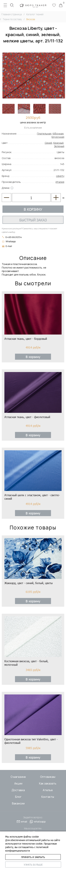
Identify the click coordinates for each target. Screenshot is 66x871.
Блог (18, 797)
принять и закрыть (33, 857)
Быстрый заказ (33, 220)
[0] (60, 6)
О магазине (18, 777)
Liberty (60, 176)
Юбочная (58, 133)
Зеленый (59, 146)
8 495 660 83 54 (13, 237)
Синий (48, 142)
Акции (18, 783)
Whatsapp (11, 241)
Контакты (47, 797)
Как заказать (47, 783)
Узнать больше (33, 864)
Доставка (18, 790)
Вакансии (18, 803)
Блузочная (58, 137)
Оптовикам (47, 777)
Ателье (48, 790)
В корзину (33, 209)
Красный (58, 142)
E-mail (9, 246)
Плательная (44, 133)
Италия (60, 182)
